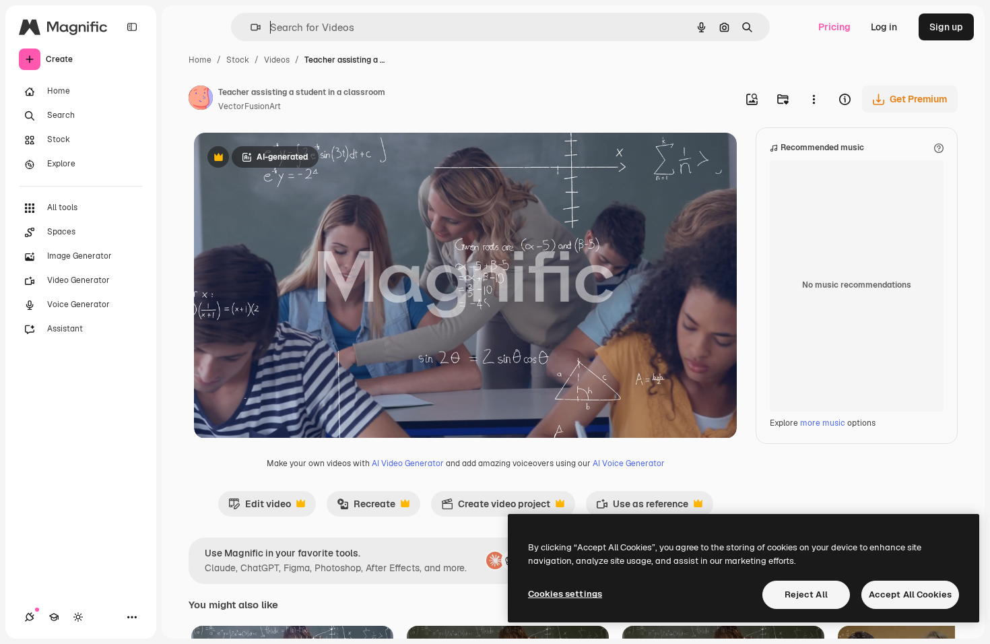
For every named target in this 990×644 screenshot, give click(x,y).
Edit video (259, 507)
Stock (237, 60)
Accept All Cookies (910, 594)
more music (822, 423)
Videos (277, 60)
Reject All (806, 594)
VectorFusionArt (249, 106)
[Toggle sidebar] (132, 27)
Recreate (366, 507)
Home (200, 60)
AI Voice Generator (629, 463)
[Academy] (54, 617)
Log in (884, 27)
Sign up (946, 27)
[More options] (813, 99)
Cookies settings (565, 594)
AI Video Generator (408, 463)
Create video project (495, 507)
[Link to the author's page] (201, 100)
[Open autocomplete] (250, 27)
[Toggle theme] (78, 617)
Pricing (834, 27)
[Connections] (29, 617)
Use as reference (642, 507)
